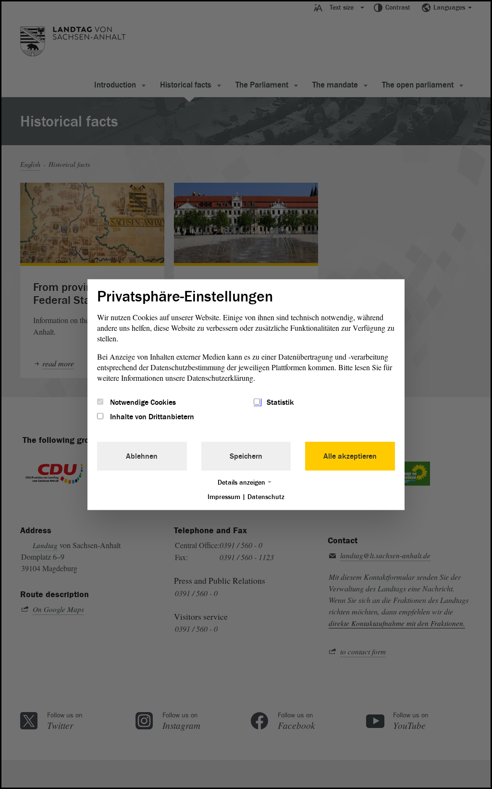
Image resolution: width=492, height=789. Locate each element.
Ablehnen (142, 456)
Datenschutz (265, 496)
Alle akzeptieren (350, 456)
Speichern (246, 456)
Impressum (224, 496)
